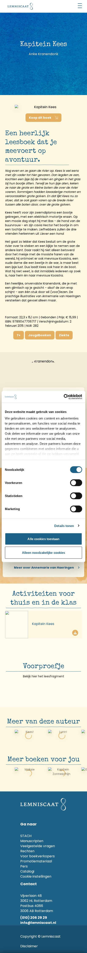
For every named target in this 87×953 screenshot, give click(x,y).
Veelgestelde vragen (37, 846)
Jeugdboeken (39, 335)
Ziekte (64, 335)
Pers (24, 866)
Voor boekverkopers (37, 856)
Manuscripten (31, 841)
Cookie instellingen (35, 876)
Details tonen (64, 526)
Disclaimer (29, 946)
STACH (25, 835)
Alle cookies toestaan (43, 538)
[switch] (76, 482)
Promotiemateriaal (36, 861)
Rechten (27, 851)
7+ (18, 335)
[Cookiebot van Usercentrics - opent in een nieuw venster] (63, 397)
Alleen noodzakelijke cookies (43, 552)
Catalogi (27, 871)
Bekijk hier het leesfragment (43, 676)
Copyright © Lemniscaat (40, 936)
